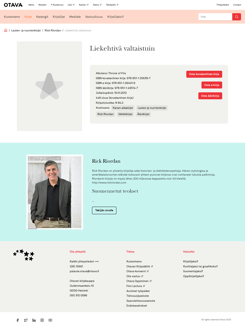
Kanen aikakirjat (123, 108)
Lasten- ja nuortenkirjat (26, 30)
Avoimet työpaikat (138, 291)
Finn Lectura (134, 286)
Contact (237, 4)
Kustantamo (12, 16)
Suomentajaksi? (193, 271)
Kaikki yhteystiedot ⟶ (84, 261)
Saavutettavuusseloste (140, 300)
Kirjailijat (59, 16)
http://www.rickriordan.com (109, 182)
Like (70, 4)
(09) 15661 (76, 266)
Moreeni (43, 4)
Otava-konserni (136, 271)
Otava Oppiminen (137, 281)
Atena (96, 4)
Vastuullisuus (94, 16)
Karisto (82, 4)
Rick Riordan (53, 30)
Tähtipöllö (111, 4)
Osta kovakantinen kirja (204, 74)
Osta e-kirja (211, 85)
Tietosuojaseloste (137, 295)
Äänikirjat (143, 114)
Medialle (75, 16)
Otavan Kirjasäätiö (138, 266)
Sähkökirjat (125, 114)
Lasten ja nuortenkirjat (152, 108)
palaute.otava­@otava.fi (84, 271)
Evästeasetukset (136, 305)
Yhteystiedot (223, 4)
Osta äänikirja (210, 95)
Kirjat (28, 16)
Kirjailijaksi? (115, 16)
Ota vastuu (133, 276)
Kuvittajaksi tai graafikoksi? (200, 266)
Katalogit (42, 16)
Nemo (31, 4)
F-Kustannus (57, 4)
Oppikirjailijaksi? (193, 276)
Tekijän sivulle (104, 210)
